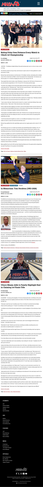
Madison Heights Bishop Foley (16, 151)
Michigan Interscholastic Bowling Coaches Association (27, 247)
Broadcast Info (6, 445)
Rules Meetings (6, 433)
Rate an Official (6, 436)
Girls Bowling (13, 8)
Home (5, 8)
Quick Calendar (6, 421)
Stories (18, 8)
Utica (11, 391)
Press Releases (6, 449)
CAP (3, 431)
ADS (4, 415)
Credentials (5, 444)
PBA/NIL (4, 409)
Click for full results (5, 148)
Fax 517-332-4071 (22, 478)
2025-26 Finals (6, 391)
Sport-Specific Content (7, 460)
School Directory (6, 420)
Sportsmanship (6, 410)
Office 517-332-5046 (15, 478)
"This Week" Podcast (7, 447)
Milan (25, 151)
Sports (8, 8)
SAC (3, 403)
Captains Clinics (6, 407)
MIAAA (4, 418)
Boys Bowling (13, 185)
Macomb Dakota (16, 391)
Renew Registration (7, 457)
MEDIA (4, 441)
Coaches (21, 185)
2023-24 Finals (6, 151)
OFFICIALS (6, 454)
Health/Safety (6, 434)
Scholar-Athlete (6, 405)
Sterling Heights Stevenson (9, 247)
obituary (33, 242)
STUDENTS (6, 400)
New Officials (5, 458)
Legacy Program (6, 462)
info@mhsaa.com (28, 478)
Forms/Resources (6, 423)
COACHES (5, 428)
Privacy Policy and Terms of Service (25, 481)
